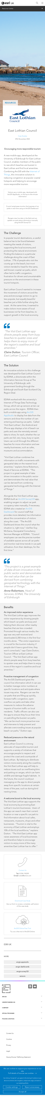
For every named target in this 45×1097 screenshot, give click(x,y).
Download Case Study (22, 901)
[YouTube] (35, 986)
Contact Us (22, 870)
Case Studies (22, 136)
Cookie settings (12, 1087)
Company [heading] (5, 1007)
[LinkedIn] (30, 986)
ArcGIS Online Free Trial (22, 928)
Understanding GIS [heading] (8, 1002)
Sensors (22, 976)
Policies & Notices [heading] (8, 1019)
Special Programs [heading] (8, 1013)
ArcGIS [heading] (4, 996)
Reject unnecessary (32, 1087)
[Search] (37, 3)
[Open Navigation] (42, 3)
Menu (22, 9)
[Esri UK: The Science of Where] (6, 989)
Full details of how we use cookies (21, 1073)
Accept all (22, 1092)
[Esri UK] (7, 3)
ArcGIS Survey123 (26, 499)
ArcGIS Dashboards (22, 967)
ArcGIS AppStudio (22, 962)
